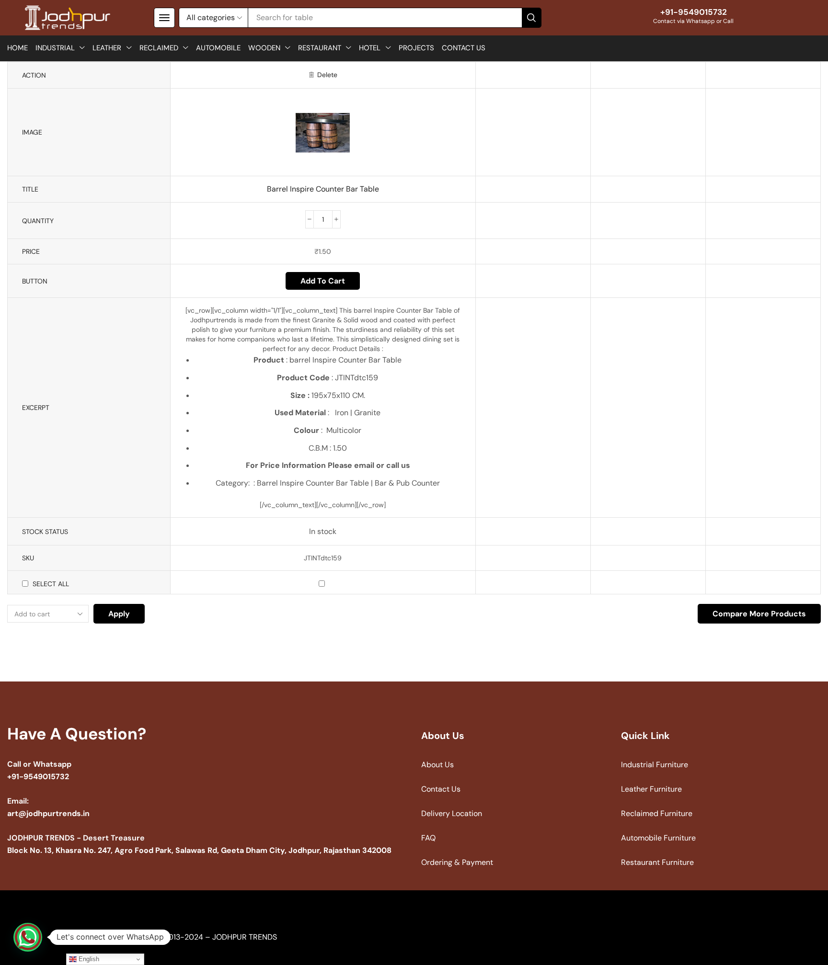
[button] (164, 18)
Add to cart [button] (322, 281)
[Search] (531, 17)
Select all (51, 583)
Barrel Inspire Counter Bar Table (323, 189)
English (88, 959)
